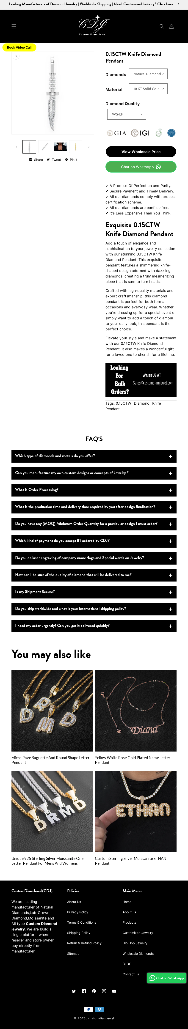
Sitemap (73, 953)
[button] (14, 26)
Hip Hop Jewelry (135, 943)
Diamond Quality (122, 103)
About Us (74, 902)
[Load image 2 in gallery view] (45, 147)
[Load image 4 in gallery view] (76, 147)
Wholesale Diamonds (138, 953)
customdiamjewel (101, 1018)
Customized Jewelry (138, 933)
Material (113, 89)
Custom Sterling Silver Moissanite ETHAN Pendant (130, 861)
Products (129, 922)
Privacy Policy (77, 912)
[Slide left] (16, 147)
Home (127, 902)
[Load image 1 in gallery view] (29, 147)
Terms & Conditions (81, 922)
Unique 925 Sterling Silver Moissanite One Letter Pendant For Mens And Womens (47, 861)
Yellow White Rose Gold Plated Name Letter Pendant (132, 760)
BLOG (127, 964)
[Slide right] (89, 147)
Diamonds (115, 74)
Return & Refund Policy (84, 943)
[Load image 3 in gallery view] (60, 147)
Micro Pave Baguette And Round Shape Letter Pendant (50, 760)
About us (129, 912)
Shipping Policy (78, 933)
